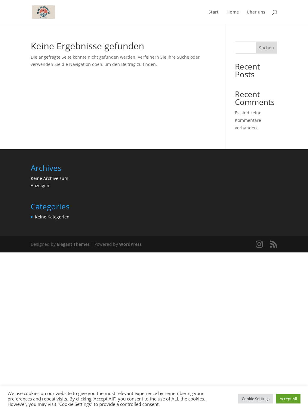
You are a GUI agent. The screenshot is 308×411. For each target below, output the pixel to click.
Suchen (266, 48)
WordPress (130, 244)
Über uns (256, 12)
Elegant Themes (73, 244)
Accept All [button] (288, 398)
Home (232, 12)
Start (213, 12)
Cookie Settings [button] (256, 398)
